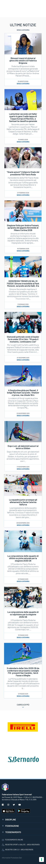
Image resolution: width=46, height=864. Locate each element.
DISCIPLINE (10, 819)
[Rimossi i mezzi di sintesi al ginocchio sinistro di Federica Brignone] (23, 43)
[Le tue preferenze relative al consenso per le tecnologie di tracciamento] (41, 859)
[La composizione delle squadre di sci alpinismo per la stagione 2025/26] (23, 597)
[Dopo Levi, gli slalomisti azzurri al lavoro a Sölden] (23, 431)
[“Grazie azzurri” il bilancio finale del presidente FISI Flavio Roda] (23, 157)
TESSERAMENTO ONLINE (14, 840)
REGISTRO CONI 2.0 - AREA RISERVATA (19, 850)
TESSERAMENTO (13, 832)
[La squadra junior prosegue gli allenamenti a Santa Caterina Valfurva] (23, 484)
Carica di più (23, 704)
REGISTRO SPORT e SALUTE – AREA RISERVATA (22, 845)
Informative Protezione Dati (12, 858)
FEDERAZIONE (12, 826)
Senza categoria (23, 83)
